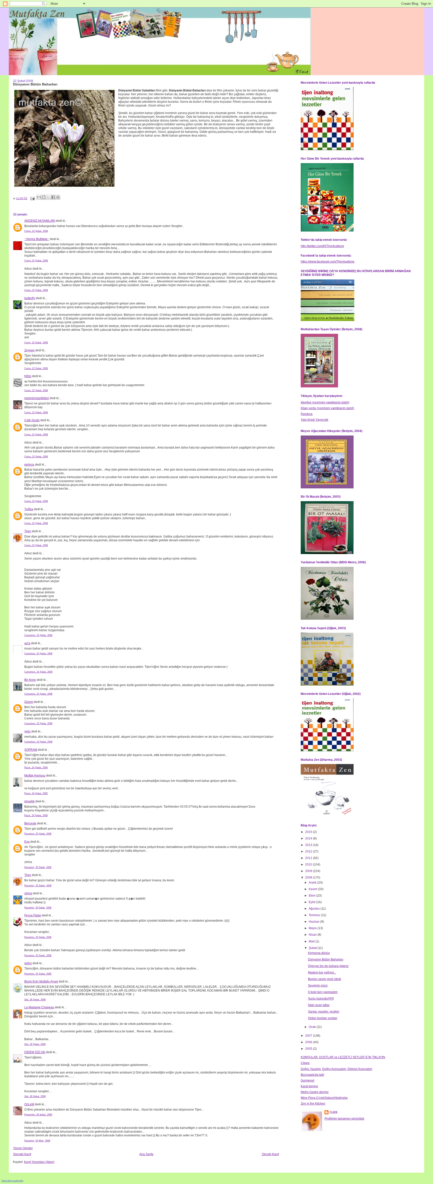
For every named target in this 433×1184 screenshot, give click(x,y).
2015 (309, 831)
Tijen (27, 531)
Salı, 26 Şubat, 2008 (35, 999)
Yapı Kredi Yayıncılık (314, 419)
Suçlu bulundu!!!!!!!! (321, 998)
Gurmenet (307, 1080)
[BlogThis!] (43, 197)
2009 (309, 871)
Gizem (28, 701)
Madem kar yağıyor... (322, 972)
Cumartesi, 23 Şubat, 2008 (38, 635)
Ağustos (314, 908)
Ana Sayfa (146, 1154)
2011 (309, 857)
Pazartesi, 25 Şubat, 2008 (37, 833)
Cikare (305, 1062)
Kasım (313, 889)
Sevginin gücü (318, 985)
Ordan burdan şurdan (322, 1018)
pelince (29, 464)
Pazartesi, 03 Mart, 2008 (37, 1140)
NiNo (27, 376)
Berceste (30, 823)
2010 (309, 864)
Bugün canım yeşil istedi (324, 979)
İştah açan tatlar (319, 1005)
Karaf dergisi (309, 1086)
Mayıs (313, 928)
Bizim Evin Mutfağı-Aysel (41, 981)
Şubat (313, 947)
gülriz (28, 963)
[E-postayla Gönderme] (32, 198)
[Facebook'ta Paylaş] (53, 197)
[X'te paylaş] (48, 197)
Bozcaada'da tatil (312, 1074)
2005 (309, 1048)
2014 (309, 838)
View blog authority (12, 1180)
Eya (27, 841)
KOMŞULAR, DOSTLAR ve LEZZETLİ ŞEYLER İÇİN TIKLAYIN (343, 1057)
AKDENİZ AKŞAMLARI (39, 220)
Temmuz (315, 915)
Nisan (313, 934)
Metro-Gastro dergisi (315, 1092)
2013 (309, 844)
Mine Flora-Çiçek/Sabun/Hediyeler (324, 1097)
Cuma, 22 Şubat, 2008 (36, 231)
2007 (309, 1035)
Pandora (306, 413)
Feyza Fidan (32, 915)
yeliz (27, 731)
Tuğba (28, 509)
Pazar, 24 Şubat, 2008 (36, 767)
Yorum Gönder (23, 1148)
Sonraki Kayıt (22, 1154)
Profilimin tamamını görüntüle (344, 1118)
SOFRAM (30, 749)
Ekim (312, 895)
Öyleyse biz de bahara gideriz (328, 965)
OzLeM (29, 1104)
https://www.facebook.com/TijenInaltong (327, 261)
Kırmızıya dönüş (319, 952)
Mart (312, 941)
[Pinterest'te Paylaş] (57, 197)
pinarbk (29, 801)
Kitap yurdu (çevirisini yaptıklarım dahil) (327, 408)
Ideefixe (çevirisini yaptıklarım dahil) (325, 402)
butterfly (29, 298)
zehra (28, 893)
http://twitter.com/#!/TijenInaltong (322, 246)
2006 (309, 1042)
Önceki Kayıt (270, 1154)
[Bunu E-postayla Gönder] (38, 197)
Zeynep (29, 350)
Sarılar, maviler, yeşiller (323, 1011)
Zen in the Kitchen (313, 1103)
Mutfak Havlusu (34, 775)
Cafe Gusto (32, 420)
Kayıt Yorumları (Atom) (39, 1161)
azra (27, 643)
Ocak (312, 1026)
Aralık (313, 882)
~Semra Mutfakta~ (36, 239)
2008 (309, 877)
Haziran (314, 921)
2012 (309, 851)
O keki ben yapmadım (323, 992)
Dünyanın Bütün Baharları (325, 959)
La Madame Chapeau (39, 1007)
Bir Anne (30, 679)
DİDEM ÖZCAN (34, 1052)
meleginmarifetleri (36, 398)
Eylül (312, 902)
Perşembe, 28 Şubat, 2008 (38, 1114)
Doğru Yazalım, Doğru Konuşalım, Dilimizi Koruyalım (336, 1068)
